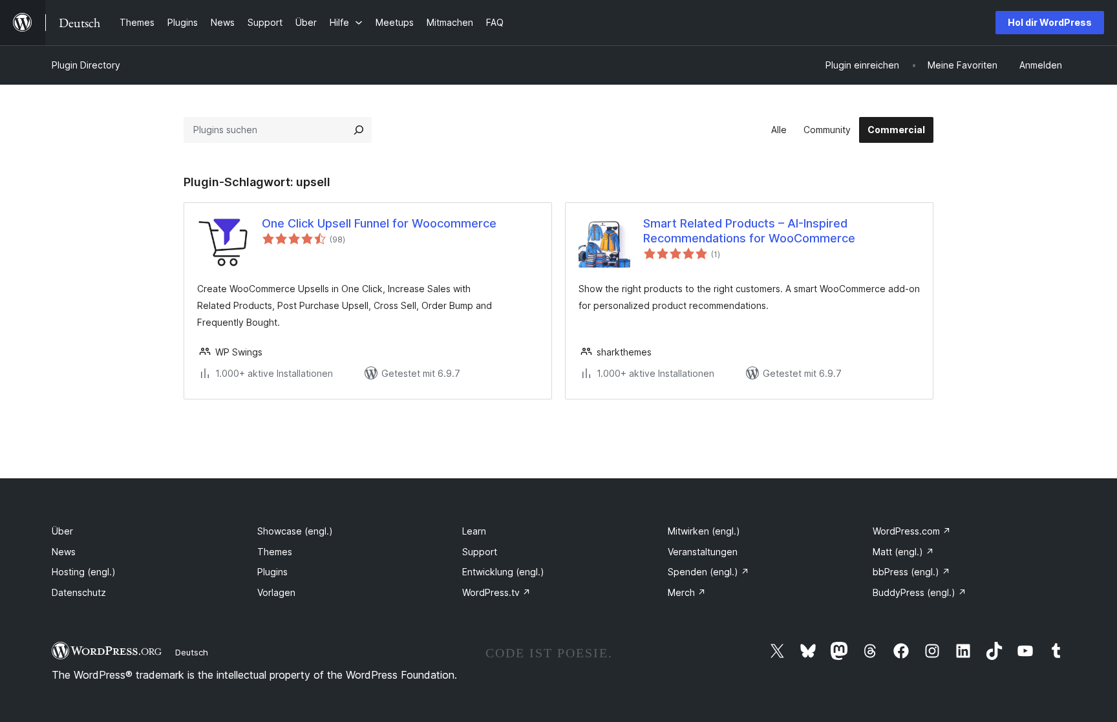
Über (62, 531)
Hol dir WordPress (1050, 22)
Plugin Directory (86, 64)
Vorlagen (276, 592)
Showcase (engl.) (295, 531)
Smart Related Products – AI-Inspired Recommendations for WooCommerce (749, 231)
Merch (687, 592)
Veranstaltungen (703, 551)
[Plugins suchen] (359, 130)
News (64, 551)
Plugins (272, 571)
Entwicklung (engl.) (503, 571)
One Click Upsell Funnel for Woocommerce (379, 223)
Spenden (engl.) (708, 571)
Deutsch (191, 652)
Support (479, 551)
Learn (474, 531)
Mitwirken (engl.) (704, 531)
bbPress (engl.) (911, 571)
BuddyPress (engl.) (919, 592)
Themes (274, 551)
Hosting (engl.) (84, 571)
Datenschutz (79, 592)
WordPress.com (912, 531)
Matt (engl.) (903, 551)
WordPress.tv (496, 592)
